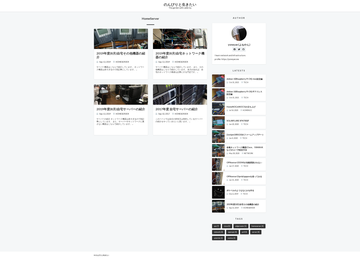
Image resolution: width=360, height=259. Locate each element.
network (218, 232)
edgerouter (241, 226)
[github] (243, 49)
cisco (227, 226)
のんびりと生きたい (180, 4)
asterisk (218, 238)
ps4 (244, 232)
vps (216, 226)
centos (231, 238)
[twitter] (239, 49)
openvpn (232, 232)
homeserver (258, 226)
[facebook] (234, 49)
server (255, 232)
